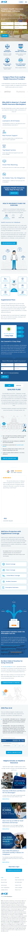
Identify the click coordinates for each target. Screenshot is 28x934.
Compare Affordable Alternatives (11, 683)
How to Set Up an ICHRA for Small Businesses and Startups (12, 822)
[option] (7, 91)
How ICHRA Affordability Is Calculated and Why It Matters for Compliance (13, 853)
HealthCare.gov (17, 921)
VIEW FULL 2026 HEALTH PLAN (14, 752)
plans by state (18, 885)
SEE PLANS (5, 35)
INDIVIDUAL (6, 217)
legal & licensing (18, 887)
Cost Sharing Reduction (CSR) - (8, 649)
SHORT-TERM (21, 217)
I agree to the (11, 31)
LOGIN (21, 2)
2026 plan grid (4, 885)
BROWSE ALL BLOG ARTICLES (14, 870)
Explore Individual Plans (9, 243)
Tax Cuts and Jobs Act (7, 666)
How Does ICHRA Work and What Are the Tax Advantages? (13, 792)
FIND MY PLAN (14, 193)
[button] (0, 91)
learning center (4, 890)
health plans (4, 880)
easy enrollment (18, 882)
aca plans (17, 877)
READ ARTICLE (5, 799)
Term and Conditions (14, 32)
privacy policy (18, 890)
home (2, 877)
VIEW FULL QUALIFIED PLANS (9, 458)
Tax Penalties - (4, 652)
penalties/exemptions (19, 880)
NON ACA (18, 385)
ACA (9, 385)
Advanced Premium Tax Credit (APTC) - (10, 646)
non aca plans (4, 882)
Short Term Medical (5, 887)
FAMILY (13, 217)
